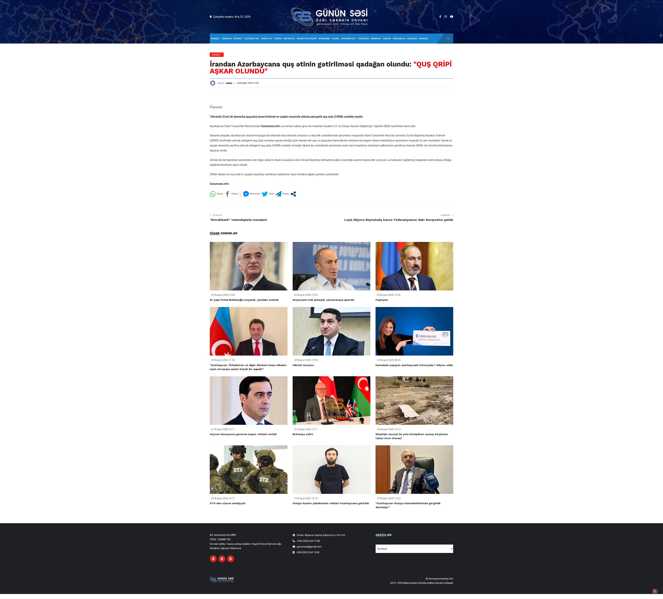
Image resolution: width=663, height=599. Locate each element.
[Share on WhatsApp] (216, 194)
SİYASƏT (238, 38)
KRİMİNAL (376, 38)
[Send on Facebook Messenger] (251, 194)
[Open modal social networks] (293, 194)
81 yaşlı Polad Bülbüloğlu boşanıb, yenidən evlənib (244, 299)
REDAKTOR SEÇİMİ (307, 38)
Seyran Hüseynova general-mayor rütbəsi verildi (243, 434)
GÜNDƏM (227, 38)
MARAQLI (423, 38)
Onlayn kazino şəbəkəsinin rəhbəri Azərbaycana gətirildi (331, 503)
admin (229, 83)
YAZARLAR (363, 38)
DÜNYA (278, 38)
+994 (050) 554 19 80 (308, 541)
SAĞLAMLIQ (399, 38)
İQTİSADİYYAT (251, 38)
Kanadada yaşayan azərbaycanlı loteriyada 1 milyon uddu (414, 365)
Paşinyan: (382, 299)
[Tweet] (268, 194)
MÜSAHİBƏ (324, 38)
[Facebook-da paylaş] (231, 194)
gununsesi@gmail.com (309, 546)
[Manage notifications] (655, 591)
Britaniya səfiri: (303, 434)
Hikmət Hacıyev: (303, 365)
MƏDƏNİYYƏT (348, 38)
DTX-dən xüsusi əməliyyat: (228, 503)
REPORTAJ (289, 38)
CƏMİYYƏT (267, 38)
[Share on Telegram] (282, 194)
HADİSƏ (387, 38)
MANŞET (215, 38)
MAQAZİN (412, 38)
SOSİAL (335, 38)
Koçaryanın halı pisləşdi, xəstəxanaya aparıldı (323, 299)
